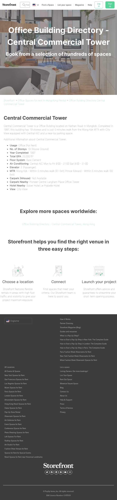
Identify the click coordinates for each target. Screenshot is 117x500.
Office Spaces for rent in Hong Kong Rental (42, 100)
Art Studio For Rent (12, 445)
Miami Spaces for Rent (13, 388)
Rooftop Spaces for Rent (14, 441)
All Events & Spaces (12, 371)
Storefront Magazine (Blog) (70, 327)
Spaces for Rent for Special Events (18, 453)
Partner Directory (66, 323)
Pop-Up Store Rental (12, 412)
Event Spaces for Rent (13, 424)
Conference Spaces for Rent (15, 428)
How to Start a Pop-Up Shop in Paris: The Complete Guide (82, 348)
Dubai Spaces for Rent (13, 408)
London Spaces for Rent (14, 396)
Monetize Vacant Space (69, 383)
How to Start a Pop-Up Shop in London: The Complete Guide (83, 344)
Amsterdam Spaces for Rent (15, 400)
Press (62, 404)
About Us (63, 396)
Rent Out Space (66, 379)
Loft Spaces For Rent (13, 437)
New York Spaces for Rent (15, 375)
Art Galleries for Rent (13, 420)
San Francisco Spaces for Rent (16, 379)
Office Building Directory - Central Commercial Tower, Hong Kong (58, 224)
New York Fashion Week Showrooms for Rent (77, 356)
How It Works (65, 319)
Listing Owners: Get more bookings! (74, 371)
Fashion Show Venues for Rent (16, 449)
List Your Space (66, 375)
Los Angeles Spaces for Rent (16, 383)
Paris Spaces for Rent (13, 392)
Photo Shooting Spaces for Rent (17, 432)
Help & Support (66, 400)
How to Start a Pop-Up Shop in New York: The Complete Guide (84, 340)
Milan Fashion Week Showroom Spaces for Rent (78, 360)
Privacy (62, 412)
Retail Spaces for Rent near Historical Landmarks (24, 457)
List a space (64, 367)
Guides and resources (68, 331)
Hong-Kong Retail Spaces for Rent (18, 404)
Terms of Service (66, 408)
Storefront (9, 100)
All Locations (9, 367)
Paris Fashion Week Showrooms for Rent (75, 352)
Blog (62, 388)
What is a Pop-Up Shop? (69, 336)
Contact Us (64, 392)
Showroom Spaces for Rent (15, 416)
